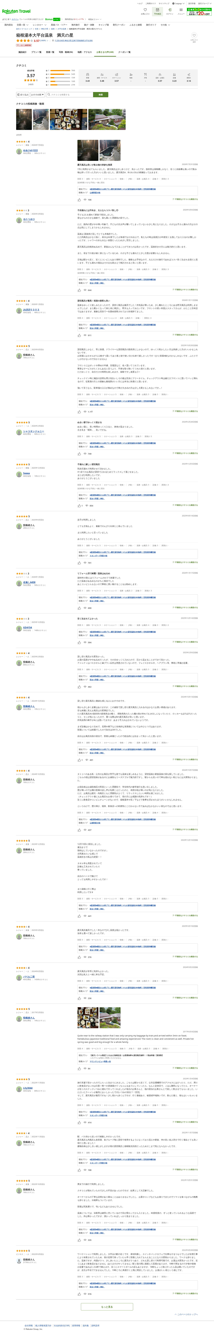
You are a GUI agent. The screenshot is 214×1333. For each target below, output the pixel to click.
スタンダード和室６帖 (98, 556)
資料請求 (95, 1325)
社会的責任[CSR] (62, 1325)
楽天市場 (191, 3)
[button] (24, 119)
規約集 (86, 1325)
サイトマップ (164, 3)
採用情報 (76, 1325)
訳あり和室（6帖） (97, 283)
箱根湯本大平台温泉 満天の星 (44, 35)
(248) (105, 52)
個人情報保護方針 (43, 1325)
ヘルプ (140, 3)
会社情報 (29, 1325)
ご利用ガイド (150, 3)
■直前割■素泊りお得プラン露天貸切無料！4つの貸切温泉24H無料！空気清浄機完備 (123, 189)
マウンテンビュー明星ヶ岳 (100, 1061)
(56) (66, 52)
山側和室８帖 (95, 192)
